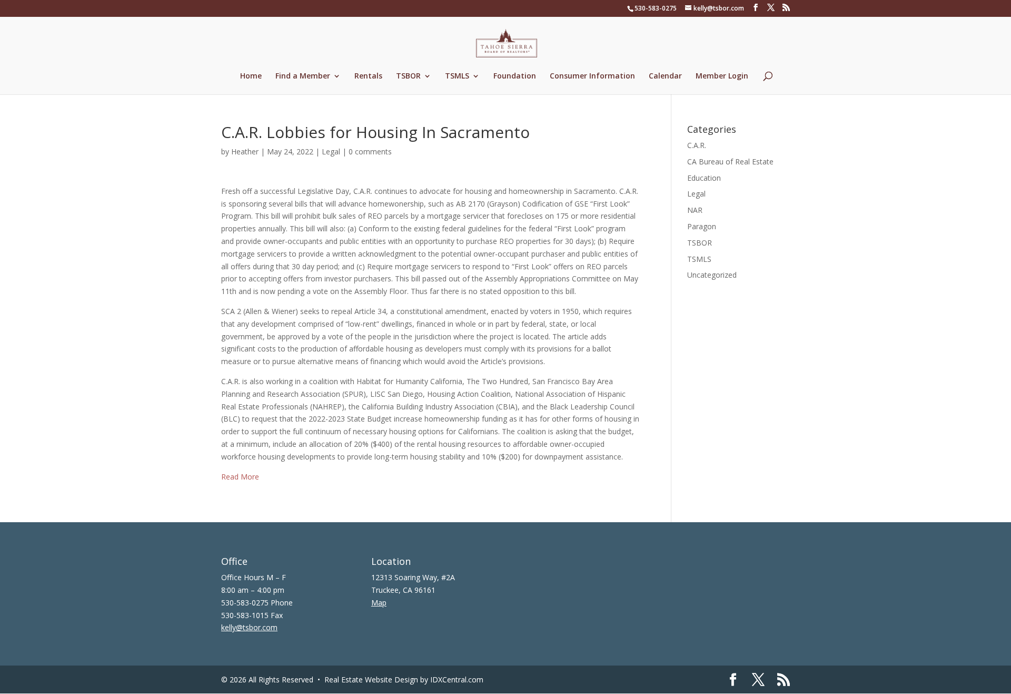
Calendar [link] (665, 76)
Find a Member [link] (302, 76)
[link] (506, 42)
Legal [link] (331, 151)
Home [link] (251, 76)
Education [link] (704, 178)
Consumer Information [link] (592, 76)
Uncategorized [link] (712, 275)
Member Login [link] (722, 76)
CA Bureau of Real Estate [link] (730, 162)
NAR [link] (694, 210)
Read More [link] (240, 477)
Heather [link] (245, 151)
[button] (755, 8)
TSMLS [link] (457, 76)
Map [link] (378, 603)
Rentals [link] (368, 76)
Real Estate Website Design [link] (371, 680)
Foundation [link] (514, 76)
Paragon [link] (701, 226)
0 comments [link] (370, 151)
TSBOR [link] (408, 76)
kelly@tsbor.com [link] (249, 627)
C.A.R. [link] (696, 145)
